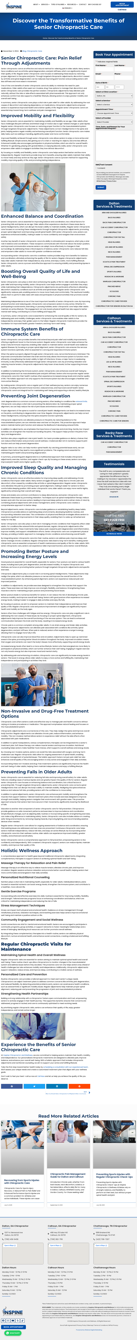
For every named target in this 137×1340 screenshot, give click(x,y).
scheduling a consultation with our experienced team (65, 1067)
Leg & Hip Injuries (114, 362)
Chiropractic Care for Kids (114, 301)
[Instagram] (8, 1320)
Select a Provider (103, 118)
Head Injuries (114, 242)
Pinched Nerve (114, 286)
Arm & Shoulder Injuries (114, 327)
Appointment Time (105, 109)
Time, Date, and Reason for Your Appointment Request (110, 127)
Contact (82, 4)
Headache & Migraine (114, 276)
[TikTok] (22, 1320)
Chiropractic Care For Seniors (114, 421)
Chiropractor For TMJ (114, 352)
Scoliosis (114, 291)
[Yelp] (18, 1320)
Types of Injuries (57, 4)
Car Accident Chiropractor (114, 227)
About (35, 4)
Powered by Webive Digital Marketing (89, 1330)
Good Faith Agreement (68, 1325)
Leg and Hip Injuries (114, 247)
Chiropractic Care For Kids (114, 416)
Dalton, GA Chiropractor (15, 1225)
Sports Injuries (114, 271)
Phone (118, 74)
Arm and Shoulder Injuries (114, 212)
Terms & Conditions (101, 1325)
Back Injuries (114, 217)
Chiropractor (114, 232)
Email (99, 74)
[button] (12, 1086)
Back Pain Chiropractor (114, 222)
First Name (101, 65)
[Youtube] (13, 1320)
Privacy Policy (81, 1325)
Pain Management (114, 257)
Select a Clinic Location (107, 92)
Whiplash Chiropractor (114, 281)
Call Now (122, 9)
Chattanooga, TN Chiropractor (110, 1225)
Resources (71, 4)
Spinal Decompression (114, 267)
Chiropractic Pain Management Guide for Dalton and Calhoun (68, 1175)
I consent (101, 168)
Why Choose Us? (94, 4)
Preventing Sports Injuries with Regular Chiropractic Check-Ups (114, 1175)
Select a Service (103, 101)
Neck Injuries (114, 252)
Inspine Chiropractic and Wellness (84, 1321)
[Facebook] (3, 1320)
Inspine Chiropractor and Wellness (18, 1055)
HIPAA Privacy (113, 1325)
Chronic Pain (114, 296)
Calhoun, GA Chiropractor (62, 1225)
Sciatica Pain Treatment (114, 262)
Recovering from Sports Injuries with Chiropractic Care (21, 1181)
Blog (24, 51)
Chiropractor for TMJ (114, 237)
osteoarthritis (81, 401)
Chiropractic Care (34, 51)
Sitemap (90, 1325)
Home (45, 38)
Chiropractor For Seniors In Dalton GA (114, 306)
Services (44, 4)
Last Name (120, 65)
